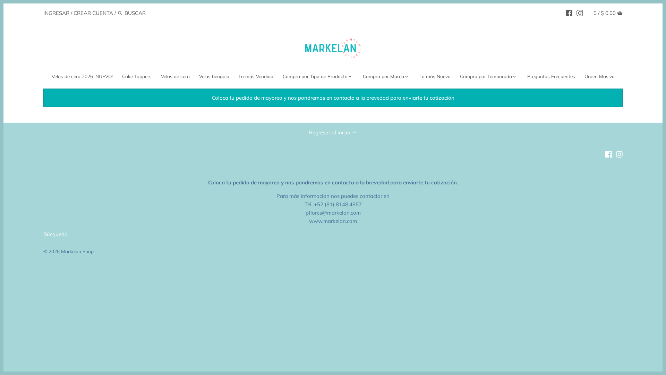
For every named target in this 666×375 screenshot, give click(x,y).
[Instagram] (580, 12)
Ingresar (56, 13)
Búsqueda (55, 234)
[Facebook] (569, 12)
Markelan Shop (77, 251)
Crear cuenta (93, 13)
